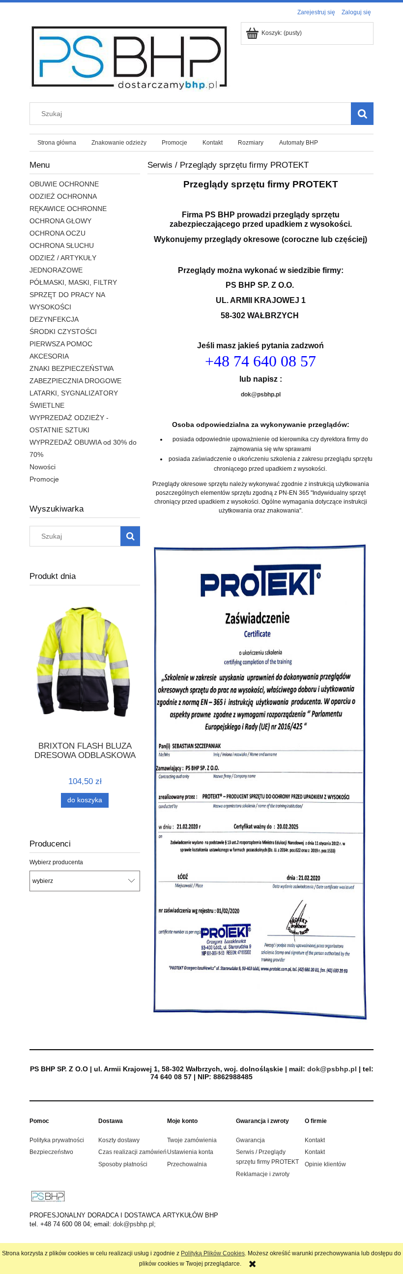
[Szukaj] (362, 113)
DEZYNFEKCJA (54, 319)
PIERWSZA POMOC (60, 344)
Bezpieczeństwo (51, 1152)
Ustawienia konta (190, 1152)
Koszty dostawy (119, 1140)
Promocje (44, 479)
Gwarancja (250, 1140)
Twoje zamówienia (192, 1140)
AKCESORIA (49, 356)
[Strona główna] (130, 55)
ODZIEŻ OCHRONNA (63, 196)
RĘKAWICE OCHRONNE (68, 208)
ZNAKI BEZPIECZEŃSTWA (71, 368)
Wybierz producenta (56, 862)
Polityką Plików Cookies (213, 1253)
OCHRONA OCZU (57, 233)
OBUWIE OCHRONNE (64, 184)
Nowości (42, 467)
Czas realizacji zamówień (132, 1152)
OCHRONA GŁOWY (60, 221)
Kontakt (315, 1140)
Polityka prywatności (56, 1140)
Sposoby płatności (122, 1164)
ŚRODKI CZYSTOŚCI (63, 331)
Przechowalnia (187, 1164)
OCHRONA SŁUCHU (61, 245)
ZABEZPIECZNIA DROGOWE (75, 381)
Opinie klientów (325, 1164)
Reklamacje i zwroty (262, 1174)
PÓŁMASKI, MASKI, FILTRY (73, 282)
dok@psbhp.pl (261, 394)
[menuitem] (56, 142)
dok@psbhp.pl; (134, 1224)
